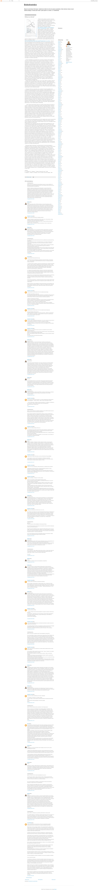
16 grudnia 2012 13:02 (30, 691)
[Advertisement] (63, 20)
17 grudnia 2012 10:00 (30, 759)
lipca (59, 59)
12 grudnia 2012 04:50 (30, 325)
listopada (59, 50)
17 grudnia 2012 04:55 (30, 742)
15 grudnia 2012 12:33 (30, 555)
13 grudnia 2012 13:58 (30, 505)
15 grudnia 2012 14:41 (30, 588)
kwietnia (59, 42)
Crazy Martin (29, 822)
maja (59, 43)
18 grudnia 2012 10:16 (30, 808)
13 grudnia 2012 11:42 (30, 492)
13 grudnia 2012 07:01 (30, 436)
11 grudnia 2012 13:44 (30, 224)
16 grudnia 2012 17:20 (30, 720)
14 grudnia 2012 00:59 (30, 518)
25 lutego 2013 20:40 (30, 875)
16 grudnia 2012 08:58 (30, 662)
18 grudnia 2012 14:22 (30, 819)
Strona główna (40, 879)
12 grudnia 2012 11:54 (30, 356)
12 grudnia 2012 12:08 (30, 386)
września (59, 48)
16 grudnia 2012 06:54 (30, 644)
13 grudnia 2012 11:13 (30, 473)
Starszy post (53, 879)
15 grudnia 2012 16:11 (30, 605)
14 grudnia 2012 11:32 (30, 546)
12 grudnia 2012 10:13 (30, 336)
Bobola (28, 227)
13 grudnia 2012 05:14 (30, 423)
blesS (28, 723)
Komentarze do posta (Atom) (33, 881)
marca (59, 41)
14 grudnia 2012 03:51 (30, 535)
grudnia (59, 51)
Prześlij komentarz (29, 877)
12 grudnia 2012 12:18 (30, 395)
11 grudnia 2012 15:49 (30, 235)
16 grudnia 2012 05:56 (30, 618)
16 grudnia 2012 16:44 (30, 702)
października (60, 49)
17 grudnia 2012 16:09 (30, 790)
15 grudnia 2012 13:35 (30, 577)
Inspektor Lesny (29, 290)
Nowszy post (27, 879)
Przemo (28, 256)
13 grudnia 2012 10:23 (30, 451)
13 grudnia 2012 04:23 (30, 406)
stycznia (59, 66)
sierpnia (59, 47)
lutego (59, 54)
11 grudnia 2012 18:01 (30, 287)
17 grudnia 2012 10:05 (30, 770)
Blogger (55, 889)
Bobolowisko (30, 5)
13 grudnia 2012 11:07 (30, 462)
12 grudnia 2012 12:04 (30, 374)
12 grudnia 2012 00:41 (30, 305)
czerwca (59, 58)
